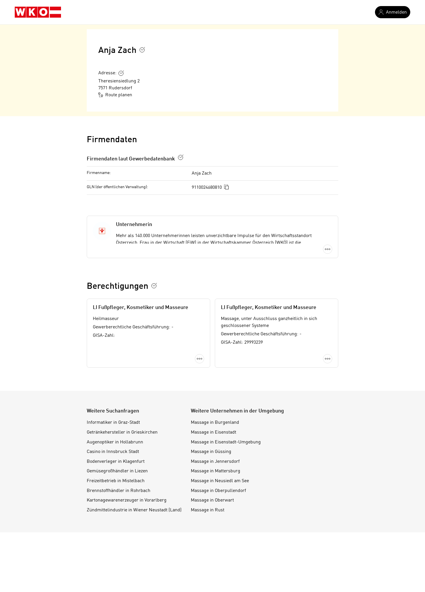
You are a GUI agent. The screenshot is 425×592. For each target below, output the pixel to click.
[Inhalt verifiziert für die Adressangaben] (121, 73)
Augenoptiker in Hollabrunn (115, 442)
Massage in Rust (207, 510)
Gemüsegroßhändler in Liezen (117, 471)
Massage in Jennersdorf (215, 461)
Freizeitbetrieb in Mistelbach (116, 481)
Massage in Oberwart (212, 500)
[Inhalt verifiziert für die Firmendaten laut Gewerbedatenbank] (181, 157)
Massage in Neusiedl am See (220, 481)
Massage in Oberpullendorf (218, 491)
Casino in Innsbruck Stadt (113, 451)
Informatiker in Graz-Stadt (113, 422)
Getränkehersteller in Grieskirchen (122, 432)
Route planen (118, 95)
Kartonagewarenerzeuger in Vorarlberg (127, 500)
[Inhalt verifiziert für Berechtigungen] (154, 285)
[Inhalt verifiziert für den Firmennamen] (142, 50)
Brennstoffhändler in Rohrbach (118, 491)
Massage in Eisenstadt (213, 432)
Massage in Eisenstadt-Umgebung (226, 442)
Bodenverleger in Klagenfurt (116, 461)
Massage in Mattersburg (215, 471)
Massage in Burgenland (215, 422)
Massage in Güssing (211, 451)
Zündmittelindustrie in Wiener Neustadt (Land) (134, 510)
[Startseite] (38, 12)
